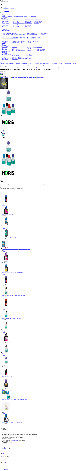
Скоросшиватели (4, 53)
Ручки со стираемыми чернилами (14, 42)
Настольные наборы (16, 22)
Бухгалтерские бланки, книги (45, 32)
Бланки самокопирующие (44, 33)
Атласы (3, 37)
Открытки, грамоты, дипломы (6, 38)
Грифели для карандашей (5, 45)
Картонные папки (4, 47)
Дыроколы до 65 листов (5, 23)
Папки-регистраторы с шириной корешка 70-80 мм (19, 51)
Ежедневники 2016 (21, 57)
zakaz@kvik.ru (2, 75)
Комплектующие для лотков (29, 21)
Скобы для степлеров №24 (28, 24)
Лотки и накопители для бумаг (29, 19)
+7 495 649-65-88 (6, 11)
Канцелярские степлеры (5, 25)
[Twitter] (7, 191)
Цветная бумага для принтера (31, 36)
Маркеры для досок (5, 41)
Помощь (3, 453)
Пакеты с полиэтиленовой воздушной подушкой (18, 37)
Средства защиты (4, 17)
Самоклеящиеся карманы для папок (17, 52)
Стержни (21, 40)
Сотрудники (11, 8)
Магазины (5, 461)
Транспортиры (29, 40)
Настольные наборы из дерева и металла (18, 23)
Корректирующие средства (37, 19)
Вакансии (14, 8)
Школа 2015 (28, 57)
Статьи (5, 466)
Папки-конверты (39, 47)
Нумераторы (35, 67)
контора (3, 447)
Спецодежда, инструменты (22, 58)
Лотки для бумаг (36, 26)
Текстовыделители (4, 42)
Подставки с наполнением (6, 30)
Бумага (8, 63)
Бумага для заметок (30, 32)
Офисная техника (14, 58)
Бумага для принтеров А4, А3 (31, 38)
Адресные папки (28, 48)
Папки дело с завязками (5, 48)
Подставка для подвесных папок (41, 52)
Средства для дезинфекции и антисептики (30, 16)
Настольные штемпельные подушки (55, 67)
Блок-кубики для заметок (31, 33)
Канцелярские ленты (16, 20)
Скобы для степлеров (28, 22)
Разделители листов (29, 52)
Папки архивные (14, 47)
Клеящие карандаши (16, 26)
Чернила (21, 42)
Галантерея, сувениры (15, 59)
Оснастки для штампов (47, 67)
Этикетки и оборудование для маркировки (17, 32)
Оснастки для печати (3, 67)
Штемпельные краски (5, 20)
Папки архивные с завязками (16, 49)
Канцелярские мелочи (28, 25)
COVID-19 (3, 15)
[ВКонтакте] (6, 191)
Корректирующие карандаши (38, 21)
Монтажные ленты (15, 21)
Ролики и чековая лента (5, 32)
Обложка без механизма (5, 55)
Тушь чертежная (22, 41)
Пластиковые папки (29, 50)
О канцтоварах (4, 7)
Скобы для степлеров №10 (28, 23)
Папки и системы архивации (6, 46)
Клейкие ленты (15, 19)
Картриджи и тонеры (15, 57)
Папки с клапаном (4, 49)
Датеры (20, 67)
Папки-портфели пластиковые (6, 51)
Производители (6, 467)
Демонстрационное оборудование (7, 58)
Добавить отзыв (2, 449)
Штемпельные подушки (5, 21)
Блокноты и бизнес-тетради (6, 36)
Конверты (12, 36)
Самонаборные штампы (63, 67)
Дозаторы (3, 16)
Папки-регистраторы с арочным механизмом (18, 50)
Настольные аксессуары (5, 28)
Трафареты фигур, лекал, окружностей (32, 41)
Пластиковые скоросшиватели (6, 54)
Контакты (3, 9)
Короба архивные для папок (16, 48)
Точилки (3, 44)
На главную (3, 451)
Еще (2, 56)
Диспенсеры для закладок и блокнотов (32, 34)
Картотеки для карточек (15, 54)
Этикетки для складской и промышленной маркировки (19, 34)
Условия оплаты (6, 463)
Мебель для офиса (28, 58)
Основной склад (4, 448)
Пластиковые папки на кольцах (30, 51)
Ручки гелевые (12, 40)
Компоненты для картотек (15, 55)
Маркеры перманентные (5, 40)
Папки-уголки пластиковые (41, 48)
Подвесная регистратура (40, 50)
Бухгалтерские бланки (44, 34)
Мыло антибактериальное (11, 16)
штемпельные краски (15, 440)
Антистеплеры (4, 26)
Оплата (3, 4)
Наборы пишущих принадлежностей (15, 41)
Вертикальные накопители (28, 20)
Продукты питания (5, 59)
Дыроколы (3, 22)
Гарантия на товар (6, 464)
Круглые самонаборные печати (29, 67)
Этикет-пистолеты (14, 33)
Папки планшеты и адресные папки (31, 47)
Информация (4, 452)
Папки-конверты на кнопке (41, 49)
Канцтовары (4, 18)
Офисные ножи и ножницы (37, 22)
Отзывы (5, 468)
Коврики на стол (4, 29)
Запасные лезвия (36, 24)
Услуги (5, 465)
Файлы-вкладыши (29, 55)
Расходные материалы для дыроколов (7, 24)
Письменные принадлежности (13, 63)
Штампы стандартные (40, 67)
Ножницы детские (36, 23)
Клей (13, 25)
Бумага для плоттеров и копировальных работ (33, 37)
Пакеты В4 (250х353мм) (14, 38)
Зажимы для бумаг (27, 26)
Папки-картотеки (4, 52)
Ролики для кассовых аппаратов (6, 33)
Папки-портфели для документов (7, 50)
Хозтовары (3, 57)
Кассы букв (23, 67)
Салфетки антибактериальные (19, 16)
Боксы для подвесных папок (41, 51)
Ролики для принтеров (5, 34)
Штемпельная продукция (5, 19)
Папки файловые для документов (31, 54)
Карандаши (3, 43)
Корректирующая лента (37, 20)
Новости (7, 8)
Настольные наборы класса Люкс (17, 24)
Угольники (29, 42)
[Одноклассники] (8, 191)
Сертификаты (6, 469)
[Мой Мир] (9, 191)
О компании (5, 458)
